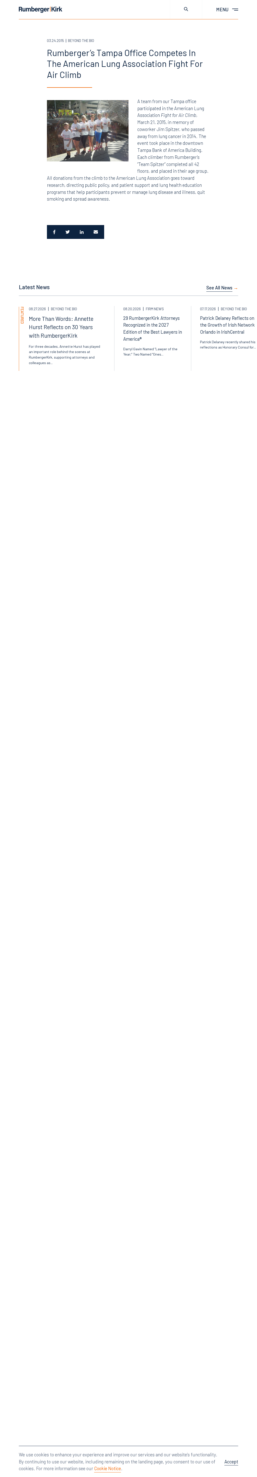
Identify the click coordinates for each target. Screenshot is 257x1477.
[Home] (40, 10)
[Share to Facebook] (53, 232)
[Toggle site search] (186, 9)
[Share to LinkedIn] (82, 232)
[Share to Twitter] (67, 232)
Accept (231, 1461)
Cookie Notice (107, 1468)
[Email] (96, 232)
